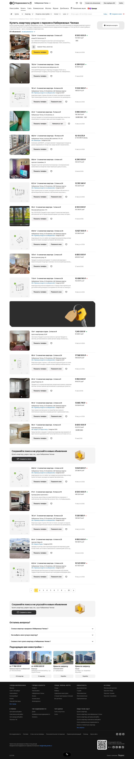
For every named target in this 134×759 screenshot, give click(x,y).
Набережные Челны (37, 91)
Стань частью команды (37, 734)
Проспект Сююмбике (110, 696)
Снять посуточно (59, 711)
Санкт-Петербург (15, 690)
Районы (56, 690)
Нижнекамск (36, 690)
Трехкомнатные (81, 693)
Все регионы (58, 698)
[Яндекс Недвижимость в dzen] (120, 734)
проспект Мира (35, 542)
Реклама (25, 734)
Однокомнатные (82, 698)
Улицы (56, 688)
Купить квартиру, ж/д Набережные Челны (89, 714)
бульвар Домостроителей (39, 494)
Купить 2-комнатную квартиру (86, 725)
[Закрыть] (123, 14)
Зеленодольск (36, 701)
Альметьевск (36, 698)
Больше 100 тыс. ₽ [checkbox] (19, 322)
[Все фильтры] (11, 14)
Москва (12, 688)
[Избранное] (76, 3)
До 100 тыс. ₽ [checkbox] (54, 317)
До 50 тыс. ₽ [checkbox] (29, 317)
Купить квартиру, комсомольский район (89, 719)
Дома (33, 711)
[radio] (39, 590)
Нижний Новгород (15, 701)
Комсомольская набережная (48, 67)
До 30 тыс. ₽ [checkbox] (17, 317)
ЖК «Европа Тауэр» (37, 544)
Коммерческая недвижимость (41, 714)
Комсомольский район (16, 714)
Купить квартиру (82, 711)
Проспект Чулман (109, 693)
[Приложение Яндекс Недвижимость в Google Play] (117, 747)
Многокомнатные (82, 696)
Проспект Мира (108, 690)
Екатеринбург (14, 696)
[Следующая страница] (73, 590)
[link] (121, 3)
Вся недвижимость (15, 734)
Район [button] (105, 14)
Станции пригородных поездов (63, 696)
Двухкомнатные (82, 688)
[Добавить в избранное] (51, 52)
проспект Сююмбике (37, 162)
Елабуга (34, 688)
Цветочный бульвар (37, 334)
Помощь (85, 734)
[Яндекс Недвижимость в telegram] (123, 734)
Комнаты (34, 717)
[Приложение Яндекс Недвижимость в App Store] (113, 747)
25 (69, 590)
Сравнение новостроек (61, 693)
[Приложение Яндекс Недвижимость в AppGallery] (120, 747)
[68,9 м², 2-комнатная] (20, 146)
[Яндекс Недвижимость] (21, 3)
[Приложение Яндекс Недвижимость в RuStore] (123, 747)
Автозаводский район (16, 717)
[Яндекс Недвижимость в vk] (117, 734)
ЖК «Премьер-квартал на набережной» (43, 93)
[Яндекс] (121, 755)
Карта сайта (93, 734)
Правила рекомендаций (74, 734)
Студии (79, 690)
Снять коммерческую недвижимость (88, 722)
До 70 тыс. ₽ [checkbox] (41, 317)
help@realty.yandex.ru (45, 745)
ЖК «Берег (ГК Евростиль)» (39, 429)
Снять (56, 714)
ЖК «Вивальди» (36, 140)
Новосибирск (14, 693)
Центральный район (16, 711)
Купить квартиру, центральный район (88, 717)
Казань (12, 698)
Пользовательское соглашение (55, 734)
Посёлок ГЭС (13, 719)
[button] (80, 3)
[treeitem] (15, 8)
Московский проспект (37, 210)
